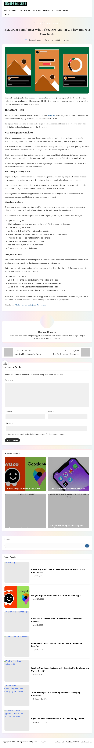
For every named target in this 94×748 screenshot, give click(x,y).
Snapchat (51, 115)
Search (7, 539)
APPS (6, 14)
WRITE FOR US (72, 742)
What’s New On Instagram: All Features (30, 305)
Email (51, 412)
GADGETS (48, 10)
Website (9, 423)
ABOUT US (59, 742)
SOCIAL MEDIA (52, 23)
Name (9, 412)
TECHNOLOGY (11, 10)
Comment (9, 380)
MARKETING (61, 10)
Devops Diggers (35, 40)
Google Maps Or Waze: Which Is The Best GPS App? (56, 595)
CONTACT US (86, 742)
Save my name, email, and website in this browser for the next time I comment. (37, 434)
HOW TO (36, 10)
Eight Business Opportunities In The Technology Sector (57, 719)
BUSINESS (25, 10)
